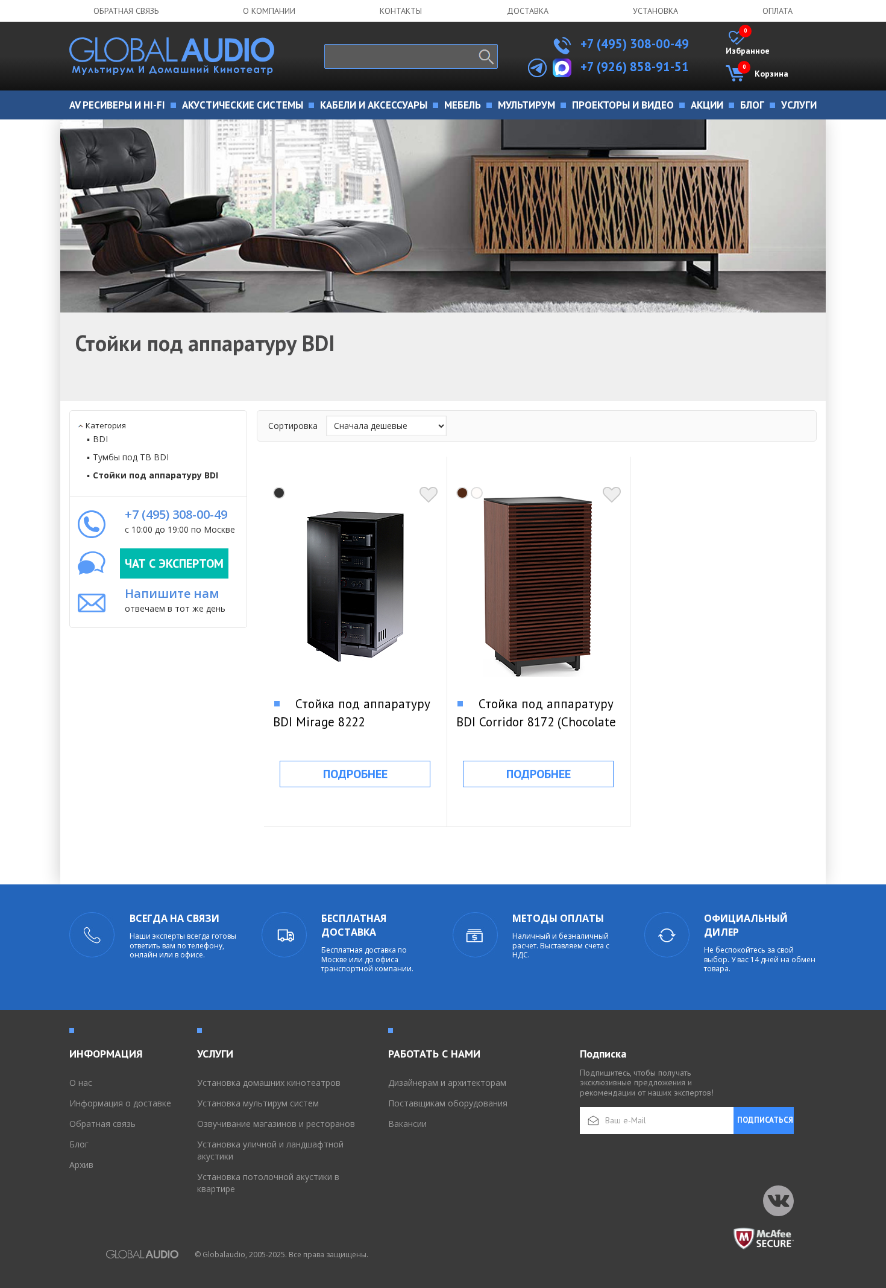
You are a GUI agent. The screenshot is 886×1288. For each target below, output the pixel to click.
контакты (401, 10)
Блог (79, 1144)
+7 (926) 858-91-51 (634, 67)
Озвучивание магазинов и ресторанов (276, 1123)
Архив (81, 1164)
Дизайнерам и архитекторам (447, 1082)
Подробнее (355, 774)
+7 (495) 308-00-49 (633, 44)
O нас (80, 1082)
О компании (269, 10)
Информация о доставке (120, 1103)
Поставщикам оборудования (447, 1103)
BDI (100, 439)
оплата (777, 10)
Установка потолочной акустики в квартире (268, 1182)
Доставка (527, 10)
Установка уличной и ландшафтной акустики (270, 1150)
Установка (655, 10)
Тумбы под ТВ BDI (131, 457)
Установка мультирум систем (258, 1103)
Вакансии (407, 1123)
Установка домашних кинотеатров (269, 1082)
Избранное (748, 43)
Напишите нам (172, 593)
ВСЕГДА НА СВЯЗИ (174, 918)
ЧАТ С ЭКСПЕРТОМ (174, 563)
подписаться (765, 1120)
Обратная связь (126, 10)
